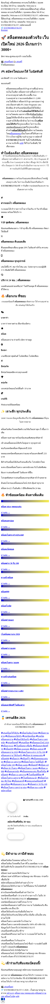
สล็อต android (38, 749)
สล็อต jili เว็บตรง (10, 768)
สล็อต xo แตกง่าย (18, 775)
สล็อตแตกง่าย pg (19, 784)
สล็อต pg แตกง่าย (13, 762)
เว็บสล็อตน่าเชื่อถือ (24, 746)
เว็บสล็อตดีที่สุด (35, 775)
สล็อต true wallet (36, 787)
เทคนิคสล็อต (30, 736)
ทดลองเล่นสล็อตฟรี (35, 781)
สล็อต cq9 (44, 765)
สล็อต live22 (8, 746)
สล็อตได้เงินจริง (22, 739)
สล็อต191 (16, 759)
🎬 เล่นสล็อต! (7, 62)
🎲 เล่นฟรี (17, 62)
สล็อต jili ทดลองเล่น (34, 755)
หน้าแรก (10, 993)
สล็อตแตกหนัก (12, 771)
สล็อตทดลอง (15, 133)
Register (4, 30)
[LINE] (2, 999)
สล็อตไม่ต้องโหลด (29, 733)
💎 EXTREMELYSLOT (11, 28)
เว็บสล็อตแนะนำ (30, 778)
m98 (21, 143)
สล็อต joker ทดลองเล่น (25, 993)
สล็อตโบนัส (10, 996)
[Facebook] (4, 999)
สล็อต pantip (22, 765)
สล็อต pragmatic (22, 749)
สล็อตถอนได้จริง (14, 736)
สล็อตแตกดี (19, 781)
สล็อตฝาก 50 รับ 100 (38, 784)
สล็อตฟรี (34, 765)
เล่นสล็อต (25, 742)
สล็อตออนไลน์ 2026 (40, 742)
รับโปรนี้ (17, 836)
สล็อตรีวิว (26, 759)
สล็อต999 (9, 749)
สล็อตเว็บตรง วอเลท (29, 768)
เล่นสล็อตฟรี (12, 742)
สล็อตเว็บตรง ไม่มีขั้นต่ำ (33, 762)
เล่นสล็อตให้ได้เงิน (11, 733)
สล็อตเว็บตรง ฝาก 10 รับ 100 (32, 752)
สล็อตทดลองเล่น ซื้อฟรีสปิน (34, 771)
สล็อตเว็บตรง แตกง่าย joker (15, 787)
